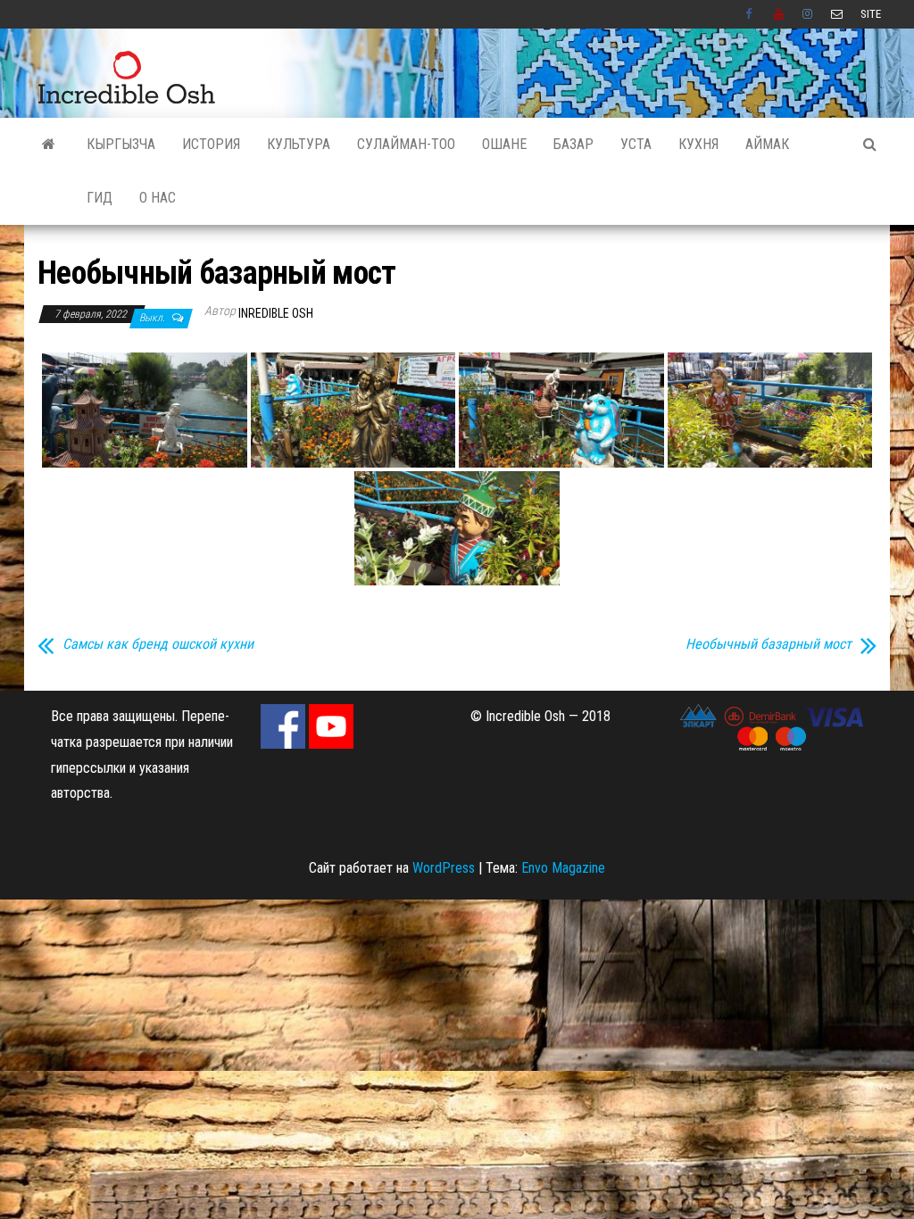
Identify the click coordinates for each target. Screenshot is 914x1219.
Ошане (504, 144)
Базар (573, 144)
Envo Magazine (563, 867)
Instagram (808, 14)
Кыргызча (121, 144)
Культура (298, 144)
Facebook (750, 14)
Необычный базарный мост (769, 644)
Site (870, 14)
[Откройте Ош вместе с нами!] (48, 144)
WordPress (443, 867)
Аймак (767, 144)
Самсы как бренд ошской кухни (157, 644)
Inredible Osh (275, 313)
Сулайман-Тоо (406, 144)
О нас (157, 197)
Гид (99, 197)
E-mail (837, 14)
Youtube (779, 14)
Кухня (698, 144)
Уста (636, 144)
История (211, 144)
